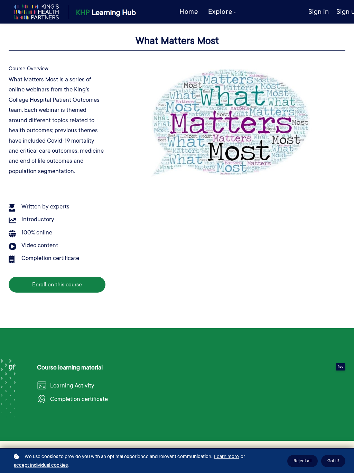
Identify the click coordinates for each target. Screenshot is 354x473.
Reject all (302, 460)
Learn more (226, 456)
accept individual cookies (41, 465)
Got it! (333, 460)
